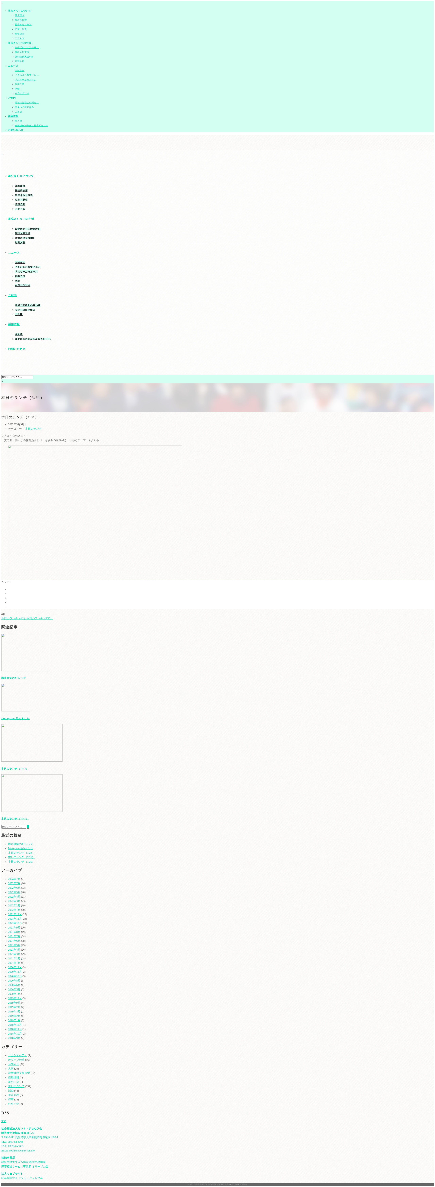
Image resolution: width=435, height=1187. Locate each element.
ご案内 (12, 98)
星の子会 (13, 1081)
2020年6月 (14, 985)
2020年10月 (15, 976)
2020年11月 (15, 971)
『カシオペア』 (17, 1055)
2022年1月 (14, 909)
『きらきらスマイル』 (27, 75)
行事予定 (19, 84)
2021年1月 (14, 962)
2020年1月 (14, 993)
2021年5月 (14, 945)
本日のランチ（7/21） (15, 818)
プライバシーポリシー (196, 1184)
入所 (11, 1068)
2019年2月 (14, 1015)
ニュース (13, 66)
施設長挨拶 (21, 20)
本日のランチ (22, 93)
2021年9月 (14, 927)
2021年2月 (14, 958)
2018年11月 (15, 1029)
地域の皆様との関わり (27, 102)
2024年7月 (14, 879)
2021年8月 (14, 932)
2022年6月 (14, 887)
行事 (11, 1099)
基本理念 (19, 15)
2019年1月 (14, 1020)
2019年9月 (14, 1002)
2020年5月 (14, 989)
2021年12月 (15, 914)
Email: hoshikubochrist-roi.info (18, 1150)
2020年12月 (15, 967)
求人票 (18, 121)
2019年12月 (15, 998)
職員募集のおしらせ (13, 678)
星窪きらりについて (19, 11)
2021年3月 (14, 954)
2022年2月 (14, 905)
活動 (17, 89)
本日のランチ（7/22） (15, 768)
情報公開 (19, 33)
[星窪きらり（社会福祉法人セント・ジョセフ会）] (2, 152)
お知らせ (19, 70)
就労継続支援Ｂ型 (19, 1073)
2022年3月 (14, 901)
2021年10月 (15, 923)
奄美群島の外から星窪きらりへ (31, 125)
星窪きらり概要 (23, 24)
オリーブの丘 (16, 1059)
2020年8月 (14, 980)
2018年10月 (15, 1033)
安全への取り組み (24, 107)
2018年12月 (15, 1024)
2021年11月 (15, 918)
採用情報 (13, 116)
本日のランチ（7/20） (21, 861)
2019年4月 (14, 1011)
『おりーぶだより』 (25, 79)
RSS (3, 1121)
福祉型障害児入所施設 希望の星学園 (23, 1162)
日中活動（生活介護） (27, 47)
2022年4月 (14, 896)
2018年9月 (14, 1038)
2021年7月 (14, 936)
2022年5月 (14, 892)
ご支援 (18, 111)
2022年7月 (14, 883)
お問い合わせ (15, 130)
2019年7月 (14, 1007)
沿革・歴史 (21, 29)
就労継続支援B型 (24, 56)
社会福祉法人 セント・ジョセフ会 (22, 1178)
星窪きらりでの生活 (19, 43)
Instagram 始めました (15, 718)
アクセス (19, 38)
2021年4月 (14, 949)
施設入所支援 (22, 52)
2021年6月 (14, 940)
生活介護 (13, 1095)
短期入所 (19, 61)
